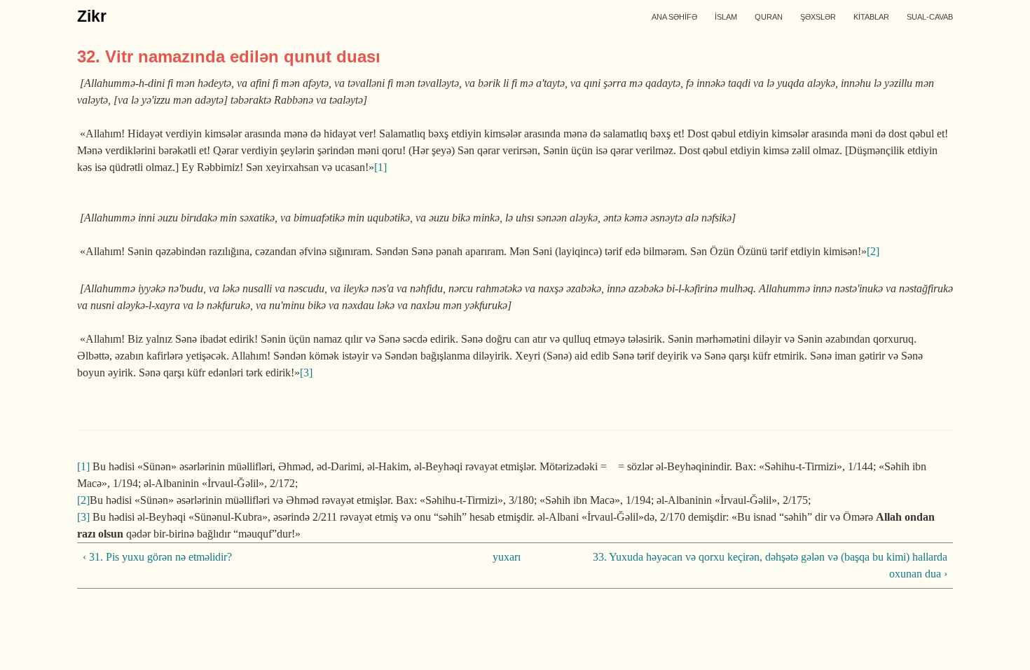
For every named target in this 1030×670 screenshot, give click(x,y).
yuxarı (507, 557)
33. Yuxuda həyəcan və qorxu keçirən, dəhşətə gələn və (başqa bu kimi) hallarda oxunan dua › (770, 565)
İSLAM (726, 17)
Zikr (92, 16)
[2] (873, 251)
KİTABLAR (871, 17)
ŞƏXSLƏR (818, 17)
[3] (306, 372)
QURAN (769, 17)
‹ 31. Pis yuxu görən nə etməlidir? (157, 557)
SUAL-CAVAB (930, 17)
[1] (380, 167)
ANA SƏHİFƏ (674, 17)
